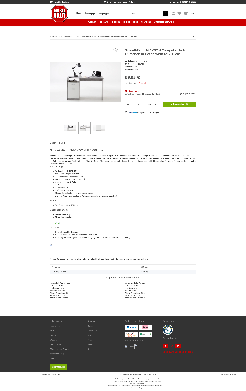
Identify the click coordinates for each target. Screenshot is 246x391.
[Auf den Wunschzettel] (115, 51)
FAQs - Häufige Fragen (59, 349)
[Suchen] (165, 13)
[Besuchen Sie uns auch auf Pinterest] (178, 346)
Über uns (91, 349)
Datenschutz (55, 335)
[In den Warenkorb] (52, 45)
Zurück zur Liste (57, 37)
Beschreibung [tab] (57, 143)
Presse (90, 344)
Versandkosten (56, 344)
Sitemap (53, 358)
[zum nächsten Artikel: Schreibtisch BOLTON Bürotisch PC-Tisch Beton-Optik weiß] (193, 36)
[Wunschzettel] (179, 13)
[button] (173, 13)
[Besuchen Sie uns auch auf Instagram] (171, 346)
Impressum (55, 326)
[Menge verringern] (128, 104)
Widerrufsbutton (58, 367)
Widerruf (53, 340)
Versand (142, 83)
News (90, 335)
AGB (52, 331)
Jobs (90, 340)
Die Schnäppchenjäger (93, 13)
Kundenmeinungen (58, 354)
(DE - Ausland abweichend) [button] (151, 94)
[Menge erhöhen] (155, 104)
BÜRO (136, 67)
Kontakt (91, 326)
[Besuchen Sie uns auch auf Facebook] (165, 346)
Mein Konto (92, 331)
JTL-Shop (232, 375)
